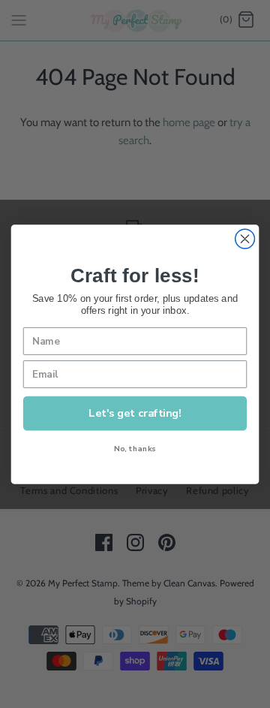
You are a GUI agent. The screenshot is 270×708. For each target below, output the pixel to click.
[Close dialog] (245, 239)
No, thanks (134, 447)
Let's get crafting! (134, 412)
